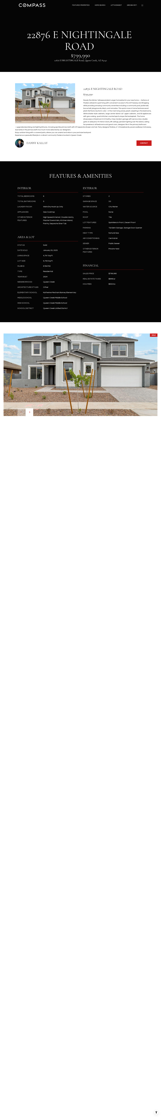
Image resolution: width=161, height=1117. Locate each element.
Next (29, 412)
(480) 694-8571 (132, 5)
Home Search (100, 5)
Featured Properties (80, 5)
